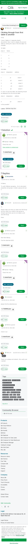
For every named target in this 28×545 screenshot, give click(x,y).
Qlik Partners (4, 459)
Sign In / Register (22, 7)
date (11, 394)
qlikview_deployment (8, 387)
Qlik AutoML (4, 430)
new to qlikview (16, 380)
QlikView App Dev (11, 108)
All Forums (9, 413)
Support (3, 471)
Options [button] (25, 18)
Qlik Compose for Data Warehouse (10, 440)
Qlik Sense (3, 428)
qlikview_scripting (7, 382)
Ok (14, 540)
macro (19, 397)
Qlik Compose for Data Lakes (9, 437)
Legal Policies (4, 520)
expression (5, 394)
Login (20, 1)
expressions (13, 397)
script (4, 392)
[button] (26, 28)
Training (3, 468)
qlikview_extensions (8, 399)
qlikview (19, 390)
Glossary (3, 466)
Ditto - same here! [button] (6, 114)
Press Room (4, 480)
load (15, 394)
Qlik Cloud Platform (6, 425)
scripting (21, 399)
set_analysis (6, 397)
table (18, 394)
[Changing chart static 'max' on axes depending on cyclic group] (22, 126)
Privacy (3, 487)
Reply (22, 121)
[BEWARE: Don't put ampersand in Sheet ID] (25, 126)
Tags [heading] (4, 376)
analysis (16, 399)
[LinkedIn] (5, 506)
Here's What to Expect (17, 13)
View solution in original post (10, 147)
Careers (3, 489)
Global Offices (5, 494)
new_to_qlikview (7, 380)
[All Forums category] (3, 413)
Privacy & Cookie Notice (7, 522)
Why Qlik (3, 450)
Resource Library (5, 456)
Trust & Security (5, 482)
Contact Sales (4, 496)
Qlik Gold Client (5, 447)
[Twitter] (2, 506)
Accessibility (4, 485)
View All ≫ (5, 403)
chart (8, 392)
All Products (4, 423)
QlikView (3, 18)
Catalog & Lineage (6, 445)
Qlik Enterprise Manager (7, 442)
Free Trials (3, 461)
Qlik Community (6, 503)
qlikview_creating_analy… (9, 390)
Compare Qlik (4, 463)
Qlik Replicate (4, 435)
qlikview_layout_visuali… (8, 385)
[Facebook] (8, 506)
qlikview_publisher (15, 392)
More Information (14, 543)
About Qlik (3, 477)
